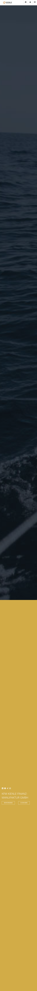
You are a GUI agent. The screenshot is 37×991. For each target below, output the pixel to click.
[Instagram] (10, 788)
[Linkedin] (2, 788)
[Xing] (7, 788)
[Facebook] (5, 788)
